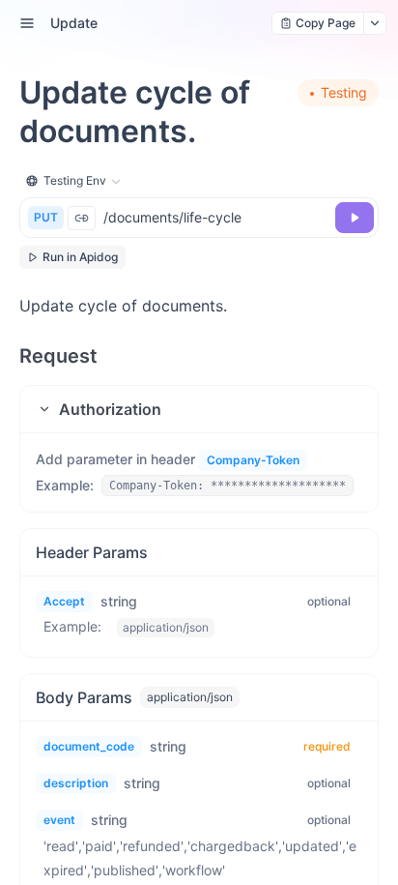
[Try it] (354, 217)
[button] (199, 409)
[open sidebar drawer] (27, 23)
